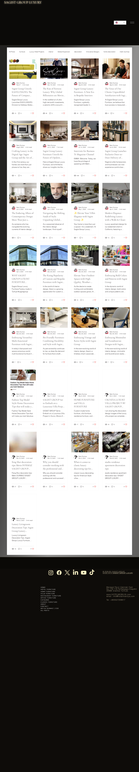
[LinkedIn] (75, 572)
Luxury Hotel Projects (36, 52)
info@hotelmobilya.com (124, 596)
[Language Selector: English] (120, 23)
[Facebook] (59, 572)
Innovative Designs (92, 52)
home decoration (109, 52)
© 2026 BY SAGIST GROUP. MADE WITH (118, 572)
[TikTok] (92, 572)
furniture (22, 52)
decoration (78, 52)
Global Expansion (64, 52)
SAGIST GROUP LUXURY (23, 2)
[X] (67, 572)
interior (51, 52)
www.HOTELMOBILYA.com (118, 594)
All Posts (12, 52)
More (121, 52)
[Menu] (132, 22)
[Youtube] (83, 572)
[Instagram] (51, 572)
